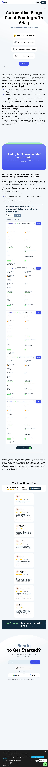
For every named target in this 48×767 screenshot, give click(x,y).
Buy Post (38, 223)
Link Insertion (17, 215)
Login (37, 2)
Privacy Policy (31, 679)
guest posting (35, 76)
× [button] (46, 751)
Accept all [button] (37, 757)
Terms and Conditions (24, 679)
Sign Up (43, 2)
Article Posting (10, 215)
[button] (16, 765)
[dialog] (24, 758)
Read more (5, 758)
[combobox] (45, 751)
